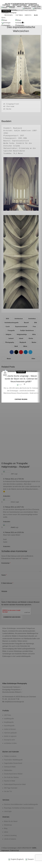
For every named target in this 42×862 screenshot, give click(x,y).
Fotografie (6, 11)
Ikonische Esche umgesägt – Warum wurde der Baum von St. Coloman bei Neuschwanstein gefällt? (21, 379)
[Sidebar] (2, 854)
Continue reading (21, 399)
